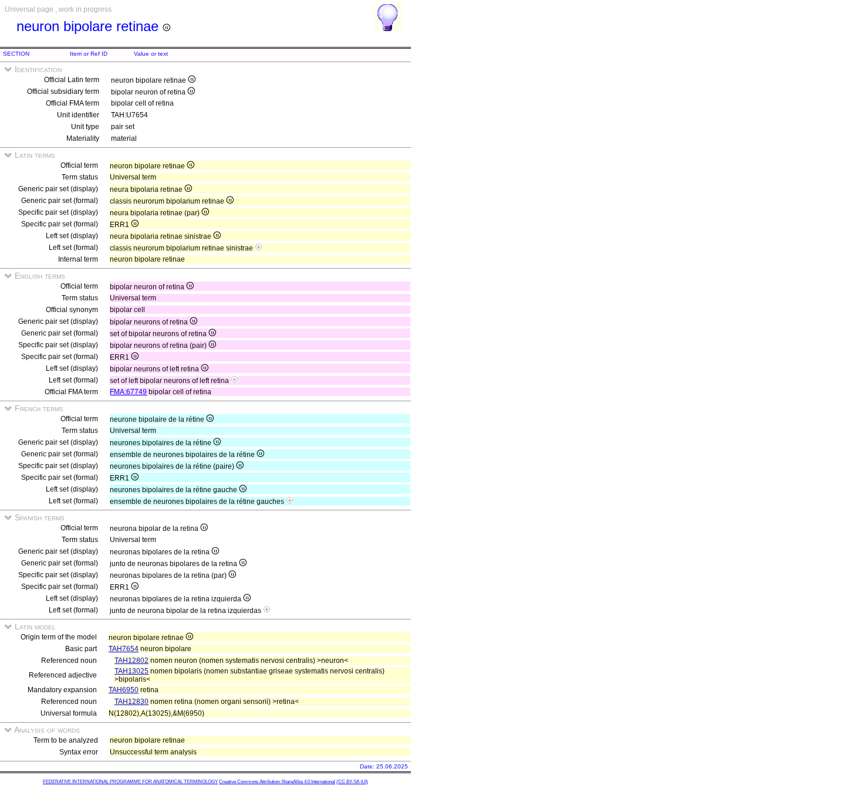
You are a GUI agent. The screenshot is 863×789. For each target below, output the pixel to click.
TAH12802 (131, 660)
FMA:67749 (128, 392)
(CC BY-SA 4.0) (352, 781)
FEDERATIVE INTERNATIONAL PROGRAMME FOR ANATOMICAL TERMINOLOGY (130, 781)
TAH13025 (131, 671)
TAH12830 (131, 701)
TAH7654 (124, 649)
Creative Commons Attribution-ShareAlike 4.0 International (277, 781)
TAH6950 (124, 690)
